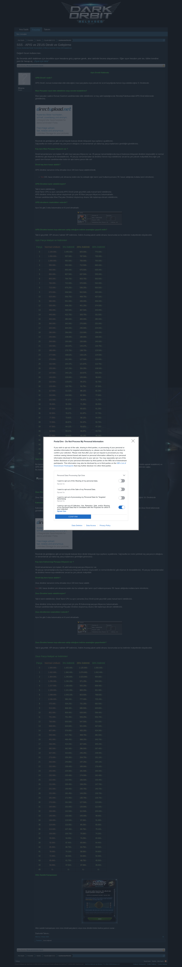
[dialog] (91, 483)
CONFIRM (73, 517)
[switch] (121, 480)
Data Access (91, 525)
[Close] (133, 441)
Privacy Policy (105, 525)
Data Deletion (77, 525)
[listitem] (91, 475)
